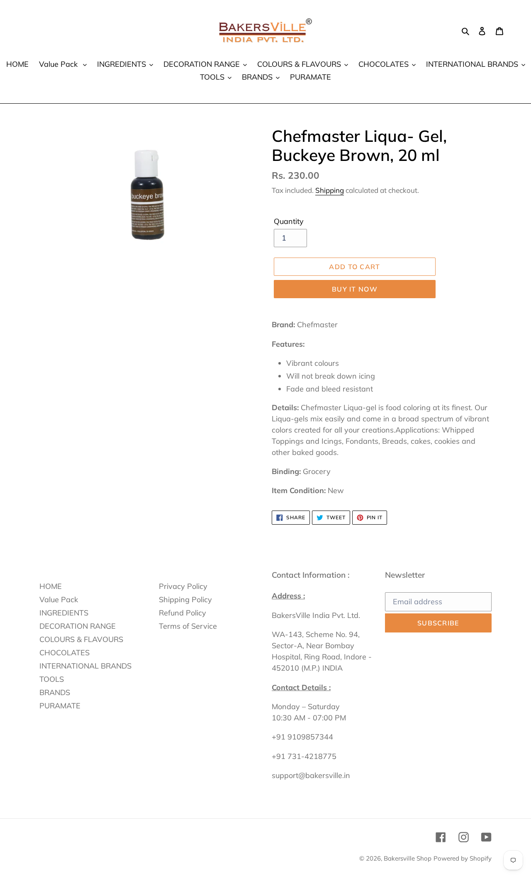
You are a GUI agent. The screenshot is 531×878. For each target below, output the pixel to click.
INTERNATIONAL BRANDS (85, 666)
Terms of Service (188, 626)
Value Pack (58, 599)
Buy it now (355, 289)
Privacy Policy (183, 586)
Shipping (329, 190)
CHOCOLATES (64, 652)
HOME (50, 586)
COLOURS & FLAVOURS (81, 639)
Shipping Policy (185, 599)
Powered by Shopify (463, 858)
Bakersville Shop (407, 858)
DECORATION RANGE (77, 626)
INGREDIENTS (63, 613)
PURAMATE (59, 705)
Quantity (289, 221)
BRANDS (54, 692)
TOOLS (51, 679)
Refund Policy (182, 613)
